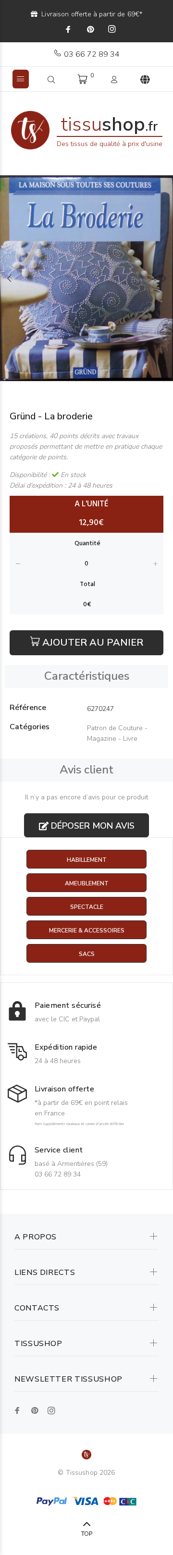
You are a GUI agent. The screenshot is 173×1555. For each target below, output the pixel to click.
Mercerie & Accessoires (86, 930)
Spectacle (86, 907)
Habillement (87, 860)
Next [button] (164, 278)
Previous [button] (9, 278)
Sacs (87, 954)
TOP (86, 1534)
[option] (86, 278)
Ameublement (87, 883)
